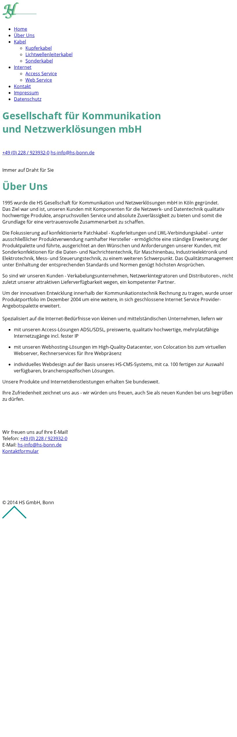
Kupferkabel (38, 48)
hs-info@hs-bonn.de (73, 152)
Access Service (41, 73)
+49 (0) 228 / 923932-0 (25, 152)
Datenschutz (27, 99)
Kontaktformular (20, 451)
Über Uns (24, 35)
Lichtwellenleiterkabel (49, 54)
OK (5, 728)
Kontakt (22, 86)
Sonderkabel (39, 61)
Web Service (38, 80)
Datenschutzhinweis (24, 715)
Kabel (20, 42)
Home (20, 29)
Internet (23, 67)
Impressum (26, 92)
